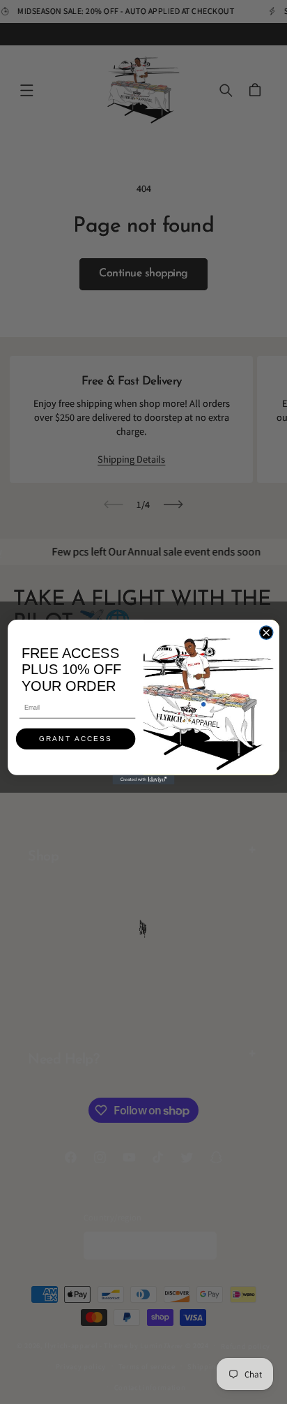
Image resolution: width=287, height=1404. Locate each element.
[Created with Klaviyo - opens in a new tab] (143, 779)
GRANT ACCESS (75, 739)
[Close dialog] (265, 632)
